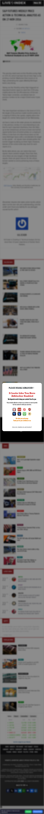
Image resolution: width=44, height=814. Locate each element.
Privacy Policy (38, 811)
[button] (37, 3)
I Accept (28, 811)
